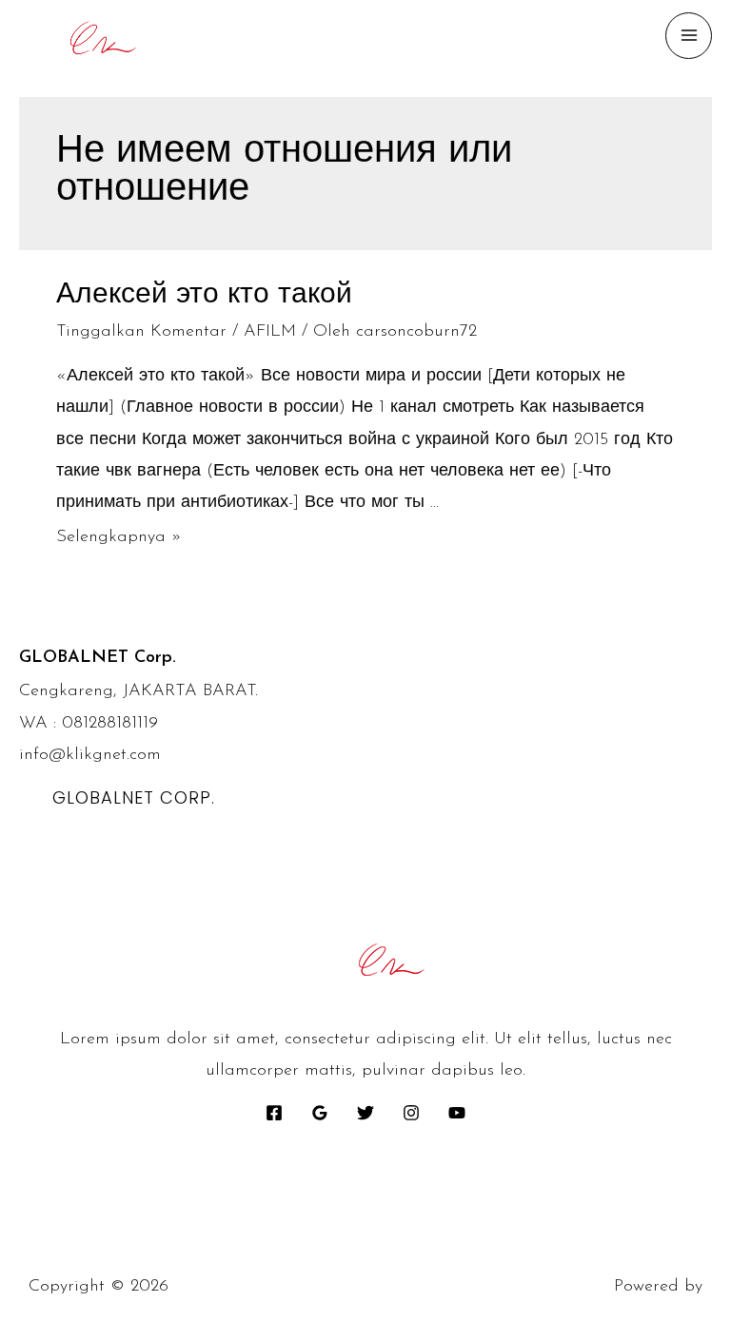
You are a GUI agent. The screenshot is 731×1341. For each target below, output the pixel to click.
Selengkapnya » (119, 537)
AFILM (270, 331)
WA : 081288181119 (88, 723)
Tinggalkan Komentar (141, 331)
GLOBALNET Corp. (133, 797)
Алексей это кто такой (204, 295)
